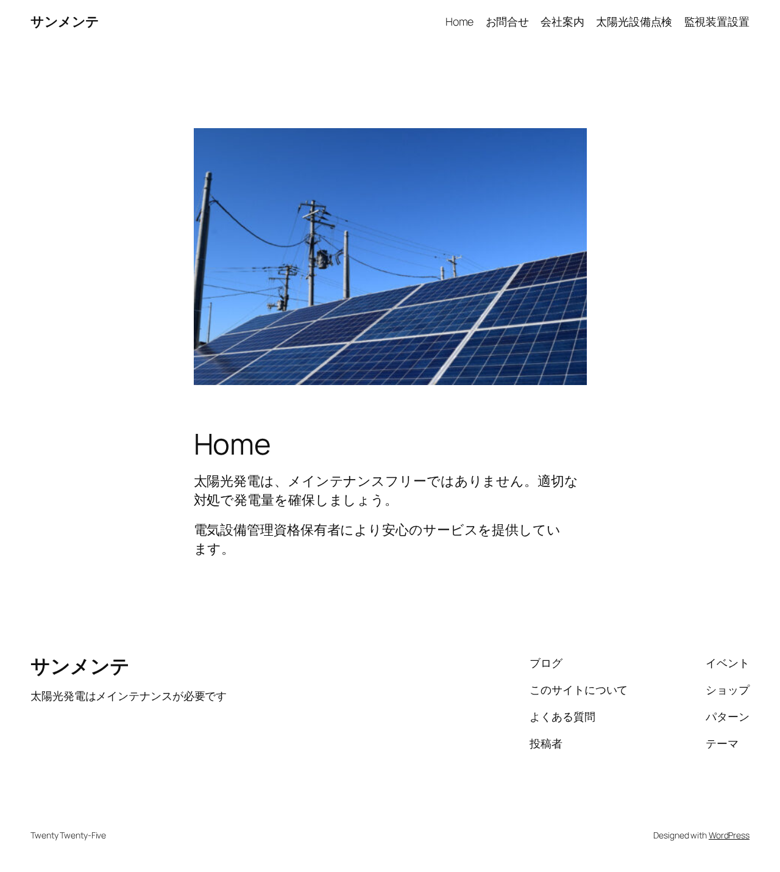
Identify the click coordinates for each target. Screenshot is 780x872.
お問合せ (508, 21)
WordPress (729, 835)
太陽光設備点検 (634, 21)
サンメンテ (64, 21)
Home (459, 21)
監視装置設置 (717, 21)
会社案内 (562, 21)
